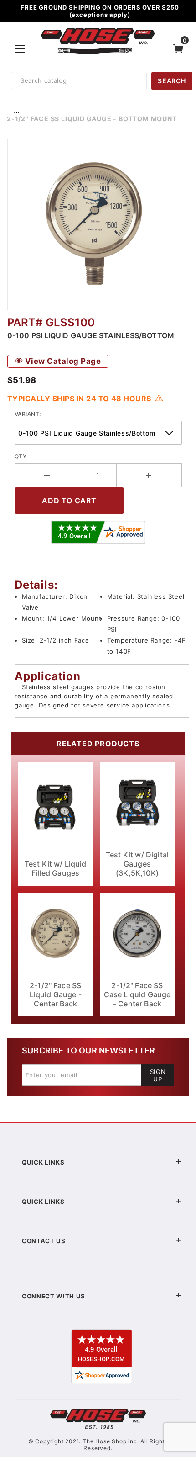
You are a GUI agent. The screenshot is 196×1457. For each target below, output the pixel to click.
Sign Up (158, 1075)
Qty (20, 456)
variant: (28, 413)
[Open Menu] (20, 48)
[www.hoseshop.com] (98, 29)
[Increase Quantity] (149, 475)
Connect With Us (53, 1296)
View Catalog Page (62, 361)
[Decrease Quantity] (47, 475)
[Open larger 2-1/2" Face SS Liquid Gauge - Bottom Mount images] (98, 224)
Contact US (44, 1240)
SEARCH (172, 81)
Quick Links (43, 1162)
